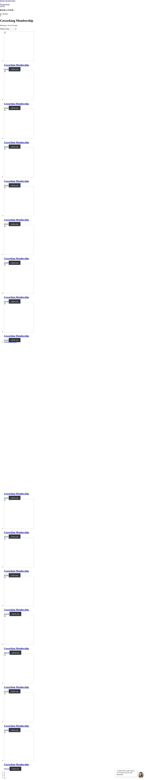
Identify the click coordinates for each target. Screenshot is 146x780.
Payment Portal (5, 4)
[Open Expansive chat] (141, 775)
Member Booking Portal (7, 1)
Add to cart (14, 69)
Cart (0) (2, 6)
